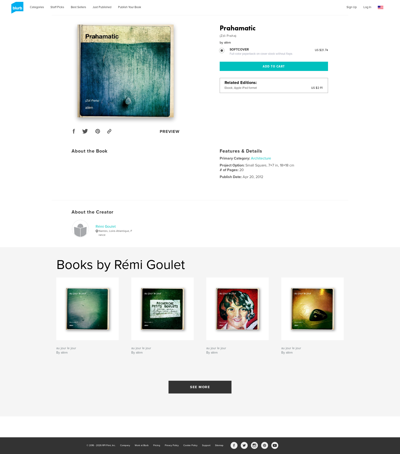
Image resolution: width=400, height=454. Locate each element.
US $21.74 (321, 50)
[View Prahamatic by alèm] (126, 71)
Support (206, 445)
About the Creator (92, 212)
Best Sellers (78, 7)
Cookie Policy (190, 445)
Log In (367, 7)
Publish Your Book (129, 7)
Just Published (102, 7)
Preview (170, 131)
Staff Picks (57, 7)
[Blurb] (16, 9)
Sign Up (352, 7)
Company (125, 445)
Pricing (156, 445)
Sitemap (219, 445)
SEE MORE (200, 387)
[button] (380, 7)
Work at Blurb (142, 445)
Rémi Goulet (106, 226)
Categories (37, 7)
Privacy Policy (172, 445)
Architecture (261, 158)
